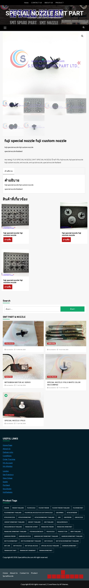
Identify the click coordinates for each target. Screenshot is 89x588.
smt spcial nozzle (35, 162)
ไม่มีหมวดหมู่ (51, 343)
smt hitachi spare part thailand (67, 541)
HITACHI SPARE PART (24, 517)
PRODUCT (60, 3)
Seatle (5, 482)
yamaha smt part (10, 550)
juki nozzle (79, 517)
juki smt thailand (34, 522)
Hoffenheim (7, 492)
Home (26, 3)
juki (59, 517)
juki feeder (67, 517)
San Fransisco (8, 474)
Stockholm (7, 489)
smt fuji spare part (10, 541)
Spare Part (8, 377)
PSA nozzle (51, 531)
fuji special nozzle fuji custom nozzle (39, 512)
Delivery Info (8, 452)
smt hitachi (48, 541)
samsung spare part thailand (72, 536)
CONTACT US (36, 3)
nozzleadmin (9, 349)
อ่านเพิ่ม (8, 239)
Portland (6, 485)
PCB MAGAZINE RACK (36, 531)
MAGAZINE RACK (62, 522)
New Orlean (7, 478)
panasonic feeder (47, 527)
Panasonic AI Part (31, 527)
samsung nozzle (25, 536)
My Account (8, 463)
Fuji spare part (78, 508)
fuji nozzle (64, 159)
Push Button (62, 531)
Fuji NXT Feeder (44, 508)
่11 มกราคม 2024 (21, 385)
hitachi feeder (72, 512)
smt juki (7, 545)
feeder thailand (18, 508)
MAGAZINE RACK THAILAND (13, 527)
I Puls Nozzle (9, 343)
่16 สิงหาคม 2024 (20, 349)
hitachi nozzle (9, 517)
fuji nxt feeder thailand (61, 508)
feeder (6, 508)
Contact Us (24, 573)
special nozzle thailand (52, 162)
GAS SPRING (60, 512)
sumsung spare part (69, 545)
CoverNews (52, 584)
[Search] (83, 27)
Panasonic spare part (64, 527)
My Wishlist (7, 466)
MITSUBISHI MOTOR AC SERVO (18, 382)
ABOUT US (48, 3)
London (6, 471)
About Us (6, 448)
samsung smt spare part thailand (46, 536)
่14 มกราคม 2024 (63, 349)
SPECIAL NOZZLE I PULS (15, 421)
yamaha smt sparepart (28, 550)
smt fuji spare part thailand (31, 541)
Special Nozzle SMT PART (45, 13)
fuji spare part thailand (12, 512)
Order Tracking (9, 459)
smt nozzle (24, 162)
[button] (82, 36)
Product (34, 573)
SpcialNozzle (8, 576)
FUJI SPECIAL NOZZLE (22, 159)
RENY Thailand (76, 531)
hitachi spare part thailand (44, 517)
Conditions (7, 456)
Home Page (7, 445)
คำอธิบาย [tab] (9, 171)
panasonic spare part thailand (15, 531)
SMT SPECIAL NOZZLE (41, 159)
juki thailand (49, 522)
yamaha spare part (45, 550)
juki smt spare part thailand (14, 522)
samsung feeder (10, 536)
